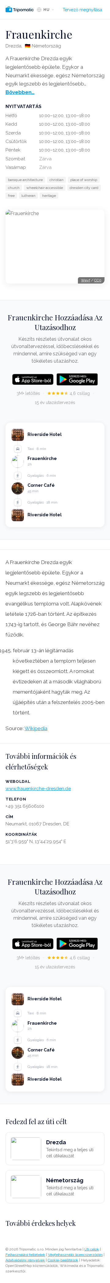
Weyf (85, 280)
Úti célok (91, 1249)
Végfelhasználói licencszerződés (75, 1255)
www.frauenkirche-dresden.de (38, 788)
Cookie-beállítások (63, 1260)
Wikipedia (35, 728)
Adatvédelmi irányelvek (25, 1260)
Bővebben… (20, 92)
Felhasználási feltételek (25, 1255)
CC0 (97, 280)
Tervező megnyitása (82, 9)
